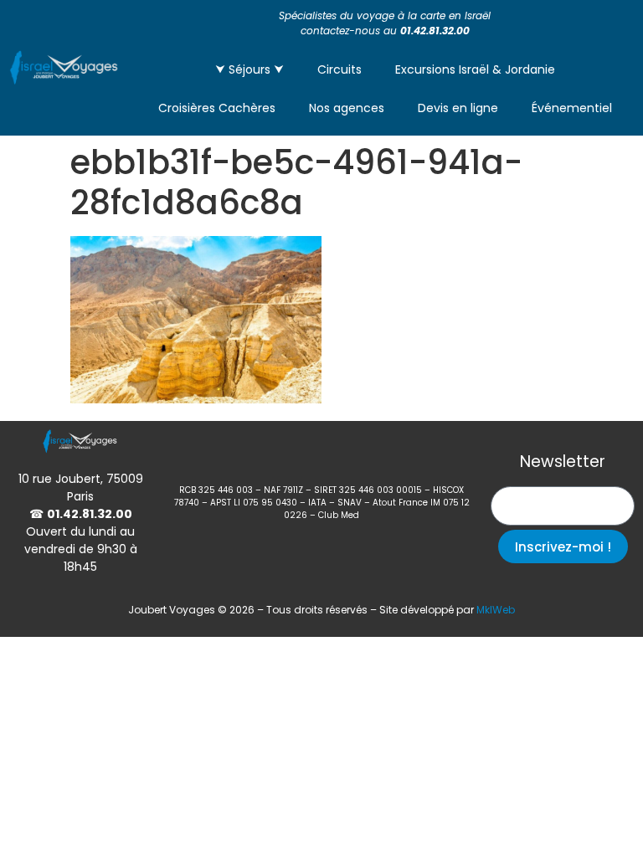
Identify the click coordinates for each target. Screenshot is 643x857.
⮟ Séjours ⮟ (249, 69)
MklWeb (495, 610)
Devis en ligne (458, 108)
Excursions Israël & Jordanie (475, 69)
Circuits (339, 69)
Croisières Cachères (216, 108)
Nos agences (346, 108)
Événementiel (572, 108)
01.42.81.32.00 (435, 30)
